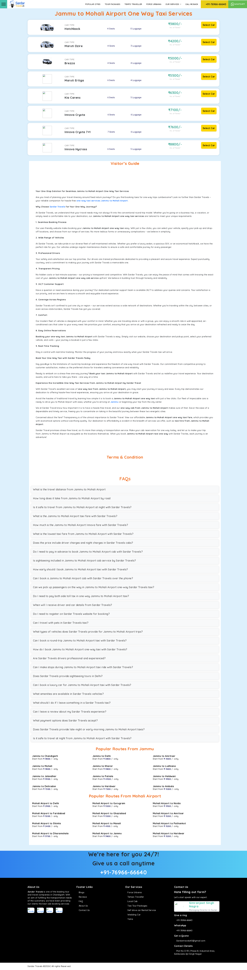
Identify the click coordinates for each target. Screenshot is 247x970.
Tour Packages (112, 4)
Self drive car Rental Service (141, 910)
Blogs (81, 892)
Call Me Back (191, 4)
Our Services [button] (173, 4)
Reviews (82, 897)
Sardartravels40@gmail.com (190, 940)
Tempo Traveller (133, 4)
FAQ (80, 901)
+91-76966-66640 (215, 4)
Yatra (130, 919)
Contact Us (84, 910)
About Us (83, 905)
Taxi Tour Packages (137, 905)
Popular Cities (92, 4)
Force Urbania (153, 4)
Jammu (114, 402)
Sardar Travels (57, 206)
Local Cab (132, 901)
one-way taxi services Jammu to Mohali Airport (102, 200)
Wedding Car (134, 914)
